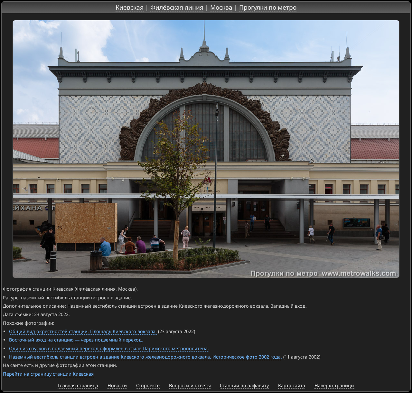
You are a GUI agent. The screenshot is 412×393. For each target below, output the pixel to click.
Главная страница (78, 385)
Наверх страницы (334, 385)
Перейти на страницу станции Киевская (48, 374)
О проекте (148, 385)
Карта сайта (291, 385)
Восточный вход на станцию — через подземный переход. (76, 340)
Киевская (130, 7)
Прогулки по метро (267, 7)
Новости (117, 385)
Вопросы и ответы (190, 385)
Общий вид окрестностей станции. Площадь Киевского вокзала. (83, 331)
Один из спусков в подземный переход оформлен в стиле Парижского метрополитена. (109, 348)
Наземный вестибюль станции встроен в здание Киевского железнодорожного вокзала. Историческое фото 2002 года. (145, 357)
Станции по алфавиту (244, 385)
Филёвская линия (176, 7)
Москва (221, 7)
